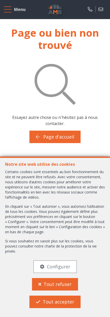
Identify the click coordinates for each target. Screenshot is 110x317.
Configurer (58, 267)
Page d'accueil (58, 137)
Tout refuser (57, 284)
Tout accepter (58, 302)
